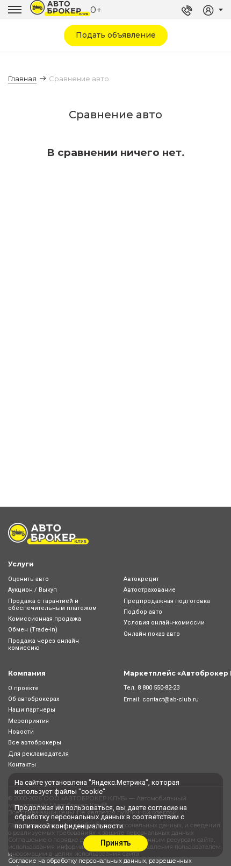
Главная (22, 78)
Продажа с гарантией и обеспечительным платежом (52, 605)
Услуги (21, 564)
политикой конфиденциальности (69, 826)
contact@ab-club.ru (170, 699)
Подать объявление (116, 35)
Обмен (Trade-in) (32, 629)
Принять (115, 843)
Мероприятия (28, 721)
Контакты (22, 764)
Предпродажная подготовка (167, 601)
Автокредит (141, 579)
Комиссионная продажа (44, 618)
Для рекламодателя (38, 753)
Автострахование (150, 589)
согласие (163, 808)
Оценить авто (28, 579)
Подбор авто (143, 611)
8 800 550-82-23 (158, 687)
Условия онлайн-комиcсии (164, 622)
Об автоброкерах (33, 698)
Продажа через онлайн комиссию (43, 644)
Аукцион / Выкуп (32, 589)
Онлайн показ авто (152, 633)
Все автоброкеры (34, 742)
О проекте (23, 688)
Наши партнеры (31, 709)
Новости (21, 731)
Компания (27, 673)
